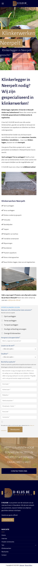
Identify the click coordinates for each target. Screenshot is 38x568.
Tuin (3, 545)
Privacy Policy (28, 565)
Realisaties (5, 552)
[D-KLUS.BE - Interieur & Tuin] (20, 3)
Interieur (4, 538)
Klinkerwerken (6, 548)
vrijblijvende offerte (13, 300)
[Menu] (3, 3)
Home (4, 535)
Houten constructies (8, 542)
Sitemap (21, 565)
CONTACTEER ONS (19, 471)
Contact (4, 555)
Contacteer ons (8, 520)
